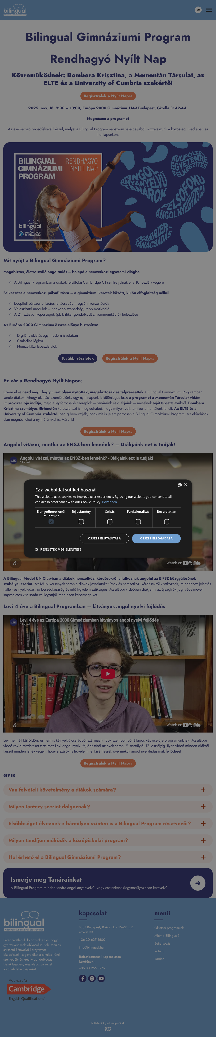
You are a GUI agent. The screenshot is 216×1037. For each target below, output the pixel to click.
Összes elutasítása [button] (104, 539)
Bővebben (109, 502)
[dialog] (108, 518)
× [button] (185, 484)
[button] (58, 549)
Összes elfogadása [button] (156, 539)
